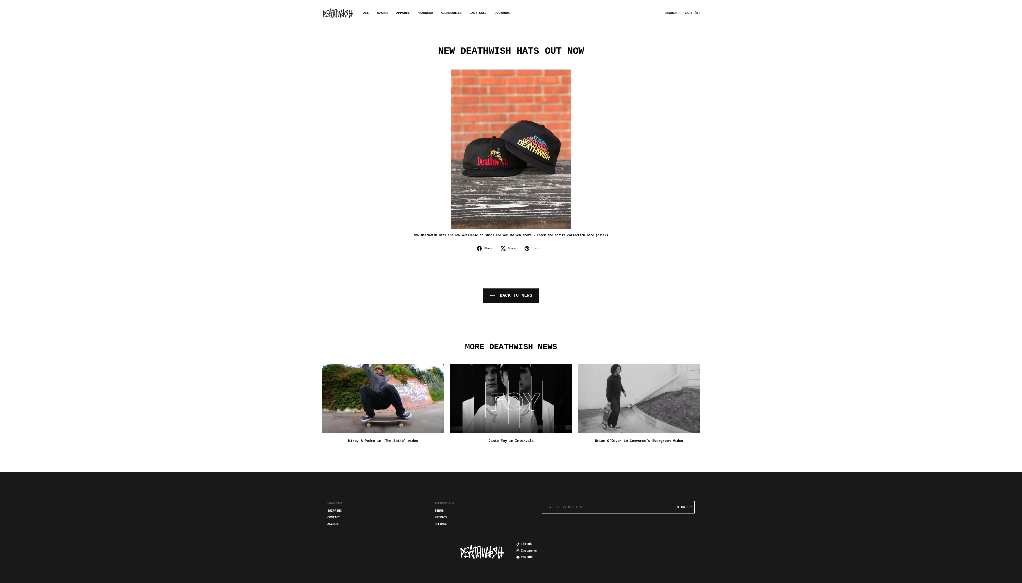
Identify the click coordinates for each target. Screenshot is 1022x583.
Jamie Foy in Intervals (510, 441)
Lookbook (502, 13)
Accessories (451, 13)
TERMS (439, 511)
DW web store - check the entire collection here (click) (559, 235)
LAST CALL (478, 13)
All (366, 13)
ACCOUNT (333, 524)
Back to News (514, 295)
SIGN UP (684, 507)
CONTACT (333, 517)
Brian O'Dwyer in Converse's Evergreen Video (639, 441)
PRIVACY (441, 517)
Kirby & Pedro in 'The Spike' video (383, 441)
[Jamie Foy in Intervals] (511, 398)
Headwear (425, 13)
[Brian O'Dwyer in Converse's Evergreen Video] (639, 398)
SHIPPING (334, 511)
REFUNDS (441, 524)
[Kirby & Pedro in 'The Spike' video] (383, 398)
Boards (382, 13)
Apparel (403, 13)
